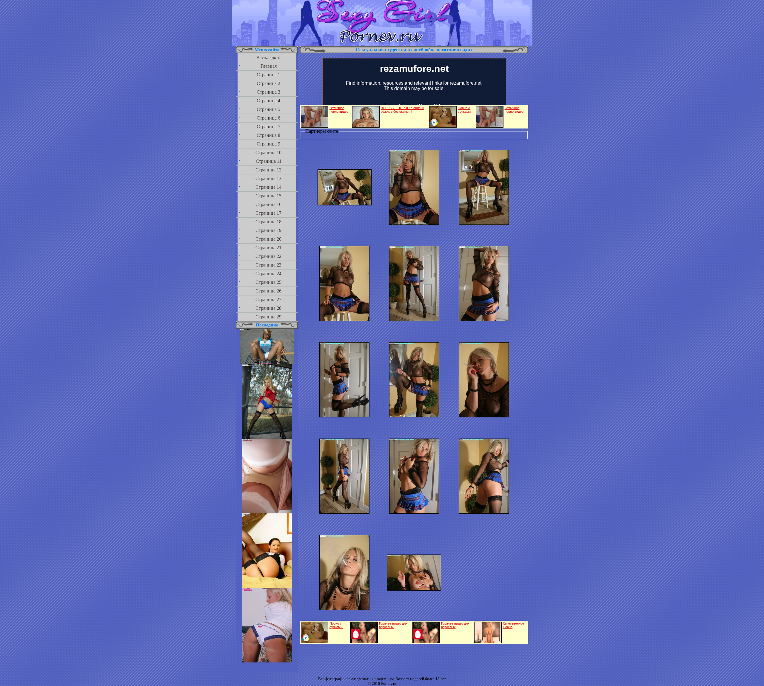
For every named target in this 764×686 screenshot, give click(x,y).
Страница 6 (268, 117)
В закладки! (268, 57)
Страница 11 (268, 161)
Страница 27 (268, 299)
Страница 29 (268, 316)
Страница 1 (268, 74)
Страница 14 (268, 187)
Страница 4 (268, 100)
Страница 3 (268, 92)
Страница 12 (268, 169)
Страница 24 (268, 273)
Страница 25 (268, 282)
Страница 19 (268, 230)
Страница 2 (268, 83)
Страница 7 (268, 126)
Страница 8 (268, 135)
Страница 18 (268, 221)
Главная (269, 66)
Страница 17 (268, 213)
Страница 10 (268, 152)
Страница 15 (268, 195)
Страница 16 (268, 204)
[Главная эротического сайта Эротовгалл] (382, 44)
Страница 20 (268, 238)
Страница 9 (268, 143)
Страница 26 (268, 290)
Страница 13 (268, 178)
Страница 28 (268, 308)
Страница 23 (268, 264)
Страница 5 (268, 109)
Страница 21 (268, 247)
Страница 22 (268, 256)
